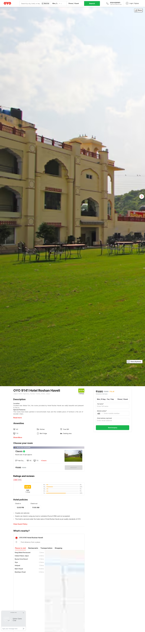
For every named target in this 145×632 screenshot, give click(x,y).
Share (140, 10)
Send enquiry (112, 427)
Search (92, 3)
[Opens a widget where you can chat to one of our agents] (13, 620)
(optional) (104, 418)
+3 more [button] (43, 460)
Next (141, 196)
